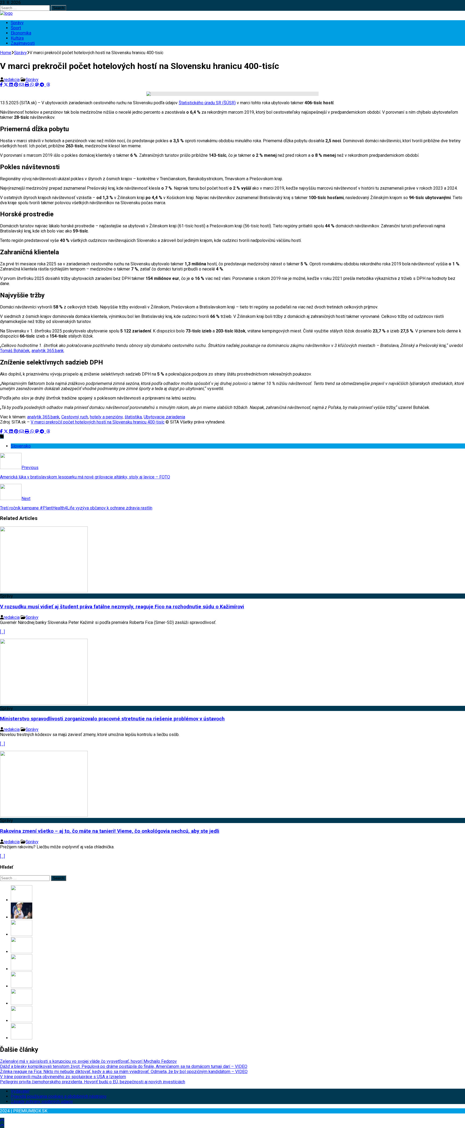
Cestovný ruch (74, 416)
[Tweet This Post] (6, 84)
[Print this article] (27, 84)
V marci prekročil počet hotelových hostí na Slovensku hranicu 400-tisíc (97, 422)
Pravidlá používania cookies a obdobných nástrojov (59, 1096)
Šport (16, 27)
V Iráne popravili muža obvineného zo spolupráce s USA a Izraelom (63, 1076)
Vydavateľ (20, 1091)
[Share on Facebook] (2, 84)
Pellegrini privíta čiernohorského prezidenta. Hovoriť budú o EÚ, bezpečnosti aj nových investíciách (92, 1081)
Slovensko (21, 446)
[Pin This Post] (16, 84)
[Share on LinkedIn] (11, 84)
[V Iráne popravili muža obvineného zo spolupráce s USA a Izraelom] (21, 951)
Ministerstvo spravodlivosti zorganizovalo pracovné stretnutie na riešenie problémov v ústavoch (112, 719)
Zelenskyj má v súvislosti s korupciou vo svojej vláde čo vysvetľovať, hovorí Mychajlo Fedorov (88, 1061)
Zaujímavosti (23, 43)
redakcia (12, 79)
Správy (17, 22)
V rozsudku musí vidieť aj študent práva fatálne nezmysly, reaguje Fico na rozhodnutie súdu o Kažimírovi (122, 607)
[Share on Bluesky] (45, 84)
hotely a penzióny (106, 416)
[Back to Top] (2, 1120)
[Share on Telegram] (42, 84)
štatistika (133, 416)
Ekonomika (21, 33)
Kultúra (17, 38)
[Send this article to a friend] (22, 84)
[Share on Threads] (48, 84)
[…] (2, 631)
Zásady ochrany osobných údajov (42, 1101)
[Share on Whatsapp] (32, 84)
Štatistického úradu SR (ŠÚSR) (207, 102)
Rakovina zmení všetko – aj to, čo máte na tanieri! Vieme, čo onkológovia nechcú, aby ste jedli (109, 831)
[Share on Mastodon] (37, 84)
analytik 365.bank (47, 350)
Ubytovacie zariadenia (164, 416)
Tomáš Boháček (15, 350)
